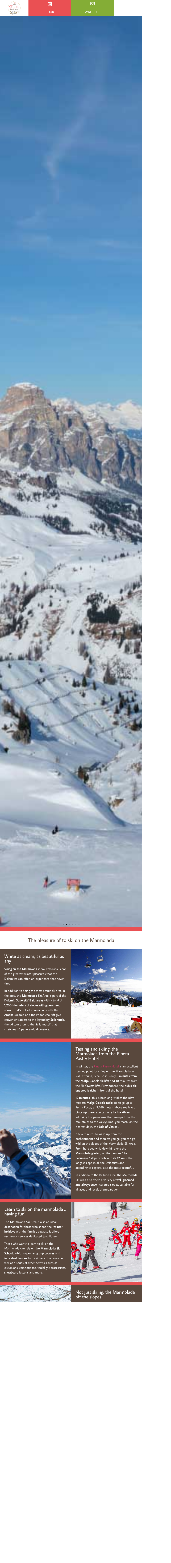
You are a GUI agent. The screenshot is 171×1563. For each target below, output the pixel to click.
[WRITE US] (92, 4)
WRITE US (93, 12)
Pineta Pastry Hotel (106, 1066)
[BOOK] (50, 4)
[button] (128, 8)
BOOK (49, 12)
